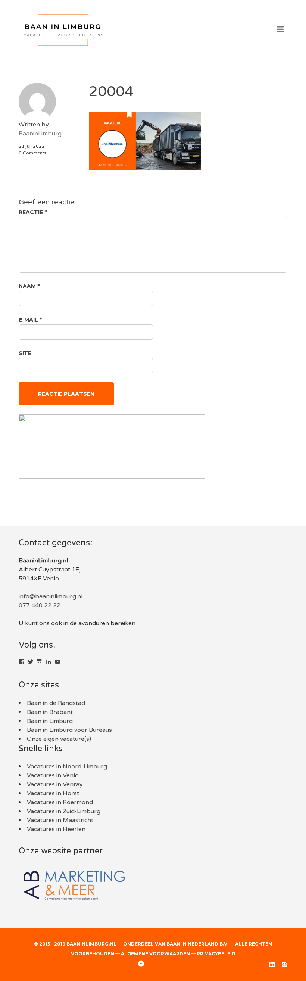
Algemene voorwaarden (155, 953)
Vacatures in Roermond (60, 802)
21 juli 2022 (32, 146)
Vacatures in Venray (55, 784)
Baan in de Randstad (56, 703)
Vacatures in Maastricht (60, 820)
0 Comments (32, 153)
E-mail (30, 319)
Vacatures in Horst (53, 793)
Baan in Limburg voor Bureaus (69, 730)
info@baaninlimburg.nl (50, 596)
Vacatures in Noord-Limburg (67, 766)
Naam (29, 286)
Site (25, 353)
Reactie (33, 212)
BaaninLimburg (40, 133)
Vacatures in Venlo (53, 775)
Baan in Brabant (50, 712)
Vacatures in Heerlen (56, 829)
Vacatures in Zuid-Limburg (63, 811)
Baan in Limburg (50, 721)
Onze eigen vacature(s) (59, 739)
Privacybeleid (216, 953)
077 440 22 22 (39, 605)
